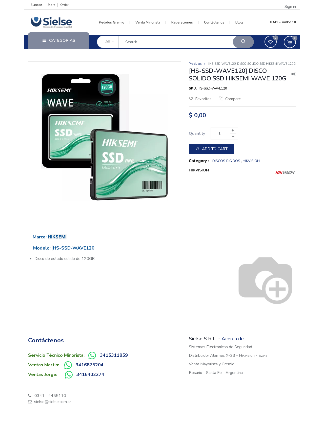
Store (51, 5)
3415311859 (114, 355)
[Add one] (233, 130)
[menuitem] (114, 22)
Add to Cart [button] (214, 148)
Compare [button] (233, 98)
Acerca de (232, 338)
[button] (291, 74)
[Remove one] (233, 136)
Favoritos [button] (203, 98)
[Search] (243, 42)
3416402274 (90, 374)
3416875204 (90, 365)
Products (195, 64)
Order (64, 5)
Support (36, 5)
